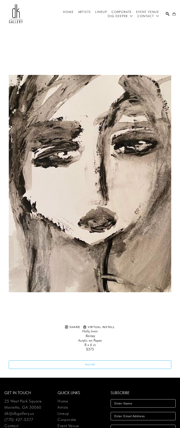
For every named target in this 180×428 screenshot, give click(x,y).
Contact (11, 426)
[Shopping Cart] (174, 14)
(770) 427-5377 (18, 420)
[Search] (167, 14)
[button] (120, 16)
